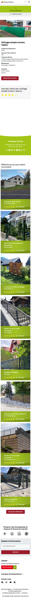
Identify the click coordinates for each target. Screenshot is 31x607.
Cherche (25, 2)
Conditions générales (14, 591)
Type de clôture (6, 57)
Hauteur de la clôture (8, 53)
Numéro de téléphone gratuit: (10, 563)
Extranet (24, 593)
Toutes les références (15, 10)
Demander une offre (10, 78)
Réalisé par (5, 63)
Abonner (15, 552)
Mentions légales (6, 589)
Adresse (4, 69)
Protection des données (20, 589)
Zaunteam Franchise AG (21, 596)
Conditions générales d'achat (11, 593)
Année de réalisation (8, 48)
